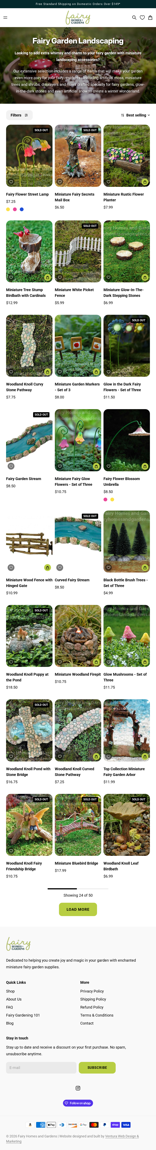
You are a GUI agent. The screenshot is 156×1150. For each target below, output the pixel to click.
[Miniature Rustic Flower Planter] (126, 156)
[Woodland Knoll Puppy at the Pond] (29, 636)
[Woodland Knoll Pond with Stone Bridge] (29, 730)
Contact (87, 1023)
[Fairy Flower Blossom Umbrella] (126, 440)
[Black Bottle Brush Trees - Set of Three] (126, 542)
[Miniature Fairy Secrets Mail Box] (78, 156)
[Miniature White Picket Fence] (78, 251)
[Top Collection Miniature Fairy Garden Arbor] (126, 730)
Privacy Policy (92, 991)
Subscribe (97, 1068)
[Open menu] (5, 17)
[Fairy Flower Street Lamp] (29, 156)
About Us (13, 999)
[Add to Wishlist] (11, 181)
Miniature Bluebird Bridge (76, 863)
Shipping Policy (93, 999)
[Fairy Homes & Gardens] (78, 17)
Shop (10, 991)
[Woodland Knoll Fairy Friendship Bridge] (29, 825)
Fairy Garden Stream (23, 478)
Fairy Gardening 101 (23, 1015)
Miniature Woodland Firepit (78, 674)
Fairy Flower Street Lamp (27, 194)
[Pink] (14, 209)
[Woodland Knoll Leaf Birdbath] (126, 825)
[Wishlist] (142, 17)
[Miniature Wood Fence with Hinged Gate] (29, 542)
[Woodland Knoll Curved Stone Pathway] (78, 730)
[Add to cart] (145, 181)
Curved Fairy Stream (72, 580)
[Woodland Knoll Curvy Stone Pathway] (29, 346)
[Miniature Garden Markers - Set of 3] (78, 346)
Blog (10, 1023)
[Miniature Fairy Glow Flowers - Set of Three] (78, 440)
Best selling (136, 115)
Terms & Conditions (96, 1015)
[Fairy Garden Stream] (29, 440)
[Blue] (21, 209)
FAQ (9, 1007)
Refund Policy (91, 1007)
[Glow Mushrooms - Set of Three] (126, 636)
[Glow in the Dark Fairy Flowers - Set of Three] (126, 346)
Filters (16, 115)
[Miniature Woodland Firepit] (78, 636)
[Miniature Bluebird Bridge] (78, 825)
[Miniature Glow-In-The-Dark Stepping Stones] (126, 251)
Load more (78, 909)
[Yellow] (8, 209)
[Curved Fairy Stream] (78, 542)
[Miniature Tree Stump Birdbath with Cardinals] (29, 251)
